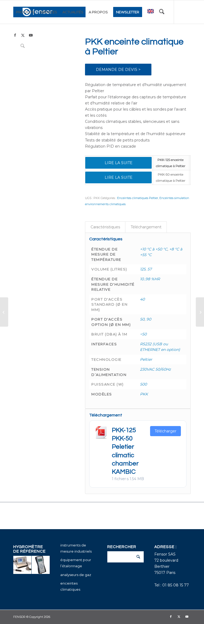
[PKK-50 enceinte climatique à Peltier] (4, 312)
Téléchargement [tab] (146, 227)
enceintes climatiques (70, 586)
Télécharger (165, 431)
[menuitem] (25, 12)
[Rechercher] (161, 12)
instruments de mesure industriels (76, 548)
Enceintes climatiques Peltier (137, 198)
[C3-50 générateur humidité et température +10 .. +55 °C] (200, 312)
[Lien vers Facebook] (15, 35)
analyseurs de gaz (75, 575)
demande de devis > (118, 69)
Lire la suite (119, 162)
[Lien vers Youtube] (31, 35)
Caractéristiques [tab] (105, 227)
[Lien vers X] (23, 35)
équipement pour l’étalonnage (75, 563)
